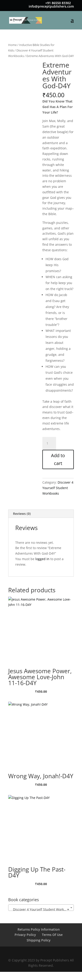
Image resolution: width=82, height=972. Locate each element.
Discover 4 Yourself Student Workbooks (57, 488)
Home (12, 45)
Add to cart (58, 459)
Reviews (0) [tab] (22, 513)
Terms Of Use (52, 934)
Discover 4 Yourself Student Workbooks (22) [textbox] (42, 909)
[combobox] (41, 907)
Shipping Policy (39, 940)
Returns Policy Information (39, 929)
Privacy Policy (25, 934)
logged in (42, 559)
